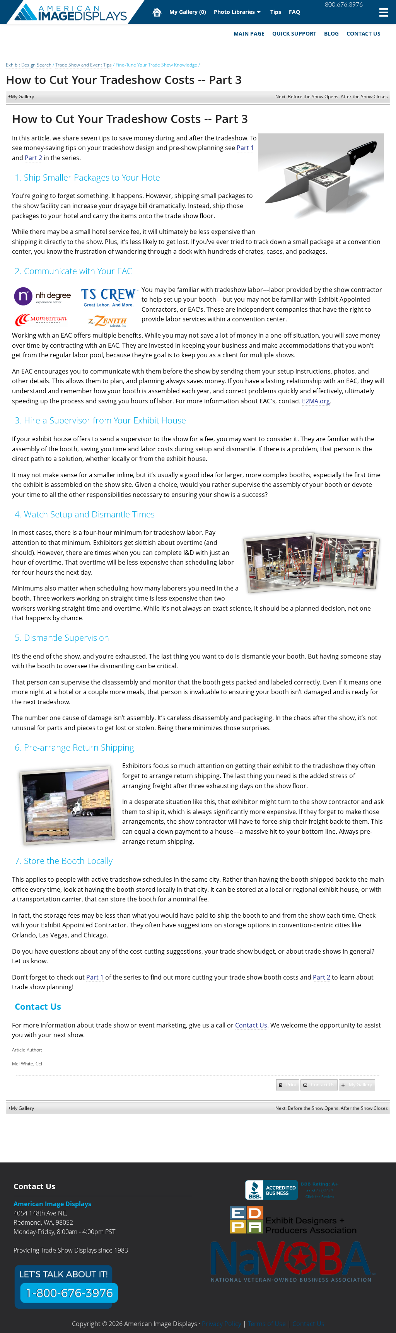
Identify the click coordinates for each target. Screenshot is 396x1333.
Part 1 (245, 147)
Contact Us (363, 33)
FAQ (294, 11)
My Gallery (187, 11)
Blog (331, 33)
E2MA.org (316, 401)
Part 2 (33, 158)
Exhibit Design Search (28, 64)
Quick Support (294, 33)
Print (291, 1084)
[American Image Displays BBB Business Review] (293, 1190)
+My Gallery (21, 96)
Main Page (249, 33)
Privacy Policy (221, 1323)
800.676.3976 (344, 5)
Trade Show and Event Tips (83, 64)
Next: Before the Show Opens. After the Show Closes (331, 96)
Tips (275, 11)
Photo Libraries (234, 11)
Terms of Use (267, 1323)
